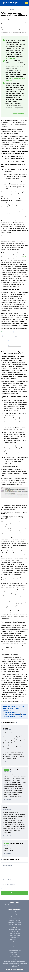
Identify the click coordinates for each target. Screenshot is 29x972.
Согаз (14, 941)
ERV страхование (14, 937)
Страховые (14, 927)
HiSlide (8, 124)
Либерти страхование (14, 935)
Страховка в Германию (14, 914)
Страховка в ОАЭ (14, 916)
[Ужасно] (14, 712)
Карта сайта (14, 902)
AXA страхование (14, 952)
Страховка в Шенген (14, 909)
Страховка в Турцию (14, 918)
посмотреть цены (18, 113)
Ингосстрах (14, 954)
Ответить (8, 762)
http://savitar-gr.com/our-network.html (15, 256)
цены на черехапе (15, 78)
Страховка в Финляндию (14, 922)
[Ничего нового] (8, 714)
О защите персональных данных (14, 969)
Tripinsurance (14, 931)
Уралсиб (14, 948)
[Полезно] (23, 714)
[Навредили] (7, 712)
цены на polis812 (10, 58)
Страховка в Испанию (14, 920)
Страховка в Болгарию (14, 912)
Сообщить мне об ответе (10, 889)
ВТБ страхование (14, 946)
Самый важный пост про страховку (14, 904)
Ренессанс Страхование (14, 950)
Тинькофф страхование (14, 929)
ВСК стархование (14, 939)
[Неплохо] (16, 714)
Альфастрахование (15, 944)
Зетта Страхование (14, 956)
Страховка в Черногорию (14, 924)
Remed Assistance (14, 907)
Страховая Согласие (14, 933)
